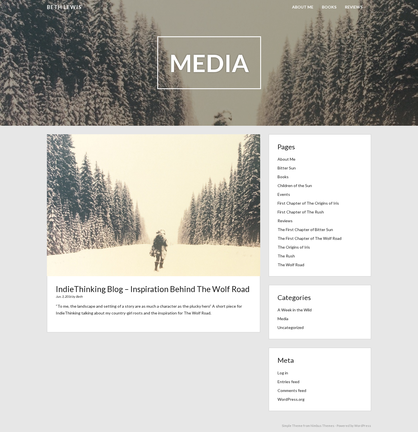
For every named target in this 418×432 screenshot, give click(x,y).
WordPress (362, 425)
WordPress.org (291, 399)
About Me (302, 7)
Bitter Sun (287, 167)
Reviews (354, 7)
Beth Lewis (64, 7)
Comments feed (292, 390)
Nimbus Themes (322, 425)
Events (284, 194)
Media (283, 318)
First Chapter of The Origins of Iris (308, 203)
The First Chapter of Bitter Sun (305, 229)
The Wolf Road (291, 264)
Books (329, 7)
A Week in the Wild (295, 309)
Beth (79, 296)
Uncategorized (291, 327)
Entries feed (288, 381)
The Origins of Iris (294, 247)
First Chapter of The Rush (301, 211)
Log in (283, 372)
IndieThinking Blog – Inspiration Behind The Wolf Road (153, 289)
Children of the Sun (295, 185)
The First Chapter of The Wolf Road (310, 238)
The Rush (286, 255)
